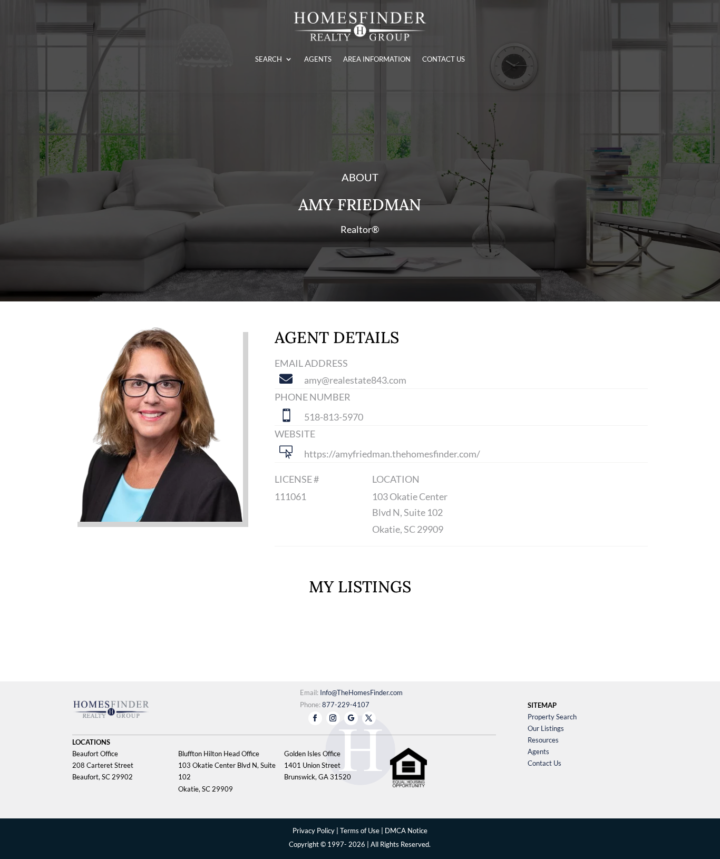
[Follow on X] (369, 718)
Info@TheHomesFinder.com (361, 692)
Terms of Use (360, 830)
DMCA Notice (406, 830)
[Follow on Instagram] (333, 718)
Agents (538, 751)
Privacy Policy (314, 830)
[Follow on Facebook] (315, 718)
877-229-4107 (345, 704)
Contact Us (544, 763)
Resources (543, 740)
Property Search (552, 716)
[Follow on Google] (351, 718)
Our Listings (546, 728)
